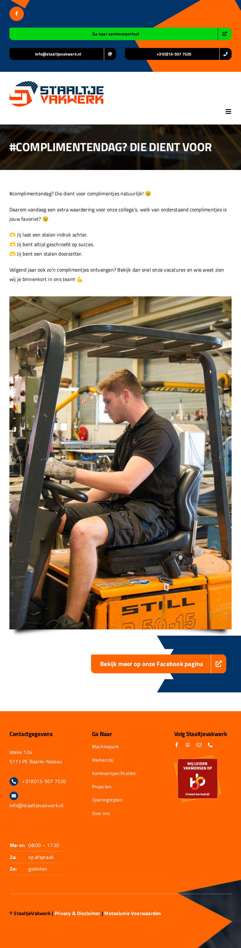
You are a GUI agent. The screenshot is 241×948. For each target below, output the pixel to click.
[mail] (198, 744)
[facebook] (16, 14)
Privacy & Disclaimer (77, 913)
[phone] (210, 744)
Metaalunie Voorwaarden (132, 913)
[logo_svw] (56, 83)
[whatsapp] (188, 744)
